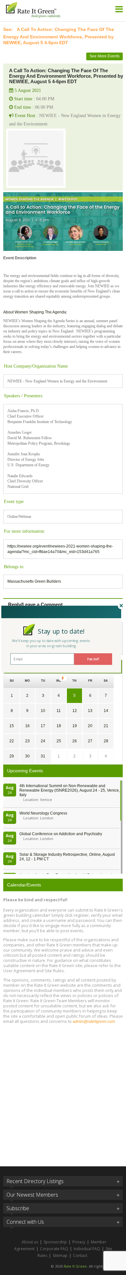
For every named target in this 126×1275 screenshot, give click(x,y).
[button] (61, 631)
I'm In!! (93, 659)
